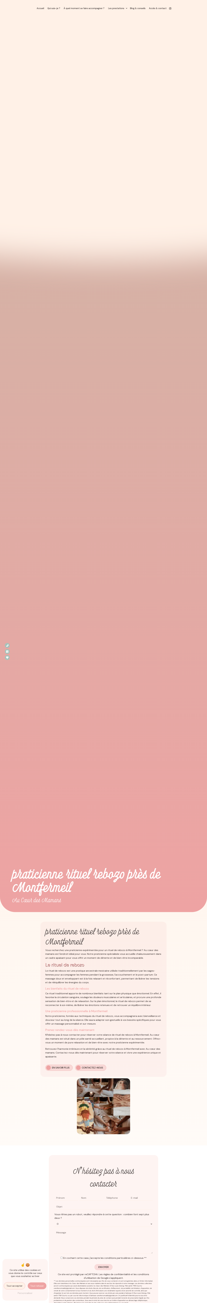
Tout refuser (37, 1285)
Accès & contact (158, 8)
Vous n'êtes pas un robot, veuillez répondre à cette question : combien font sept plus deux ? (101, 1216)
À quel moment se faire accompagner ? (84, 8)
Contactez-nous (92, 1067)
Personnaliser (25, 1293)
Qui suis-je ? (53, 8)
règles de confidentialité (116, 1274)
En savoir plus (61, 1067)
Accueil (40, 8)
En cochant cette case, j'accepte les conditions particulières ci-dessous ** (105, 1258)
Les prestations (116, 8)
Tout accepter (14, 1285)
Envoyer (103, 1267)
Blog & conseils (137, 8)
